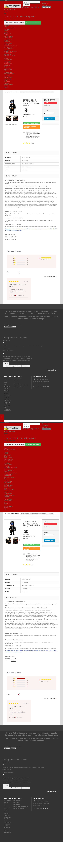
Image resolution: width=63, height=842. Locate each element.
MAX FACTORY (7, 65)
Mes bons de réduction (18, 387)
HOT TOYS (6, 58)
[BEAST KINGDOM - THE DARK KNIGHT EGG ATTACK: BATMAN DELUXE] (9, 118)
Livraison (6, 86)
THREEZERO (7, 76)
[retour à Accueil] (5, 92)
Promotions (6, 83)
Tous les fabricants (8, 39)
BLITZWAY (6, 44)
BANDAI (6, 40)
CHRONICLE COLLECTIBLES (10, 46)
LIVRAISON (13, 237)
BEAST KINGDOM (8, 43)
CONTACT (6, 87)
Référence (25, 114)
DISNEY (6, 34)
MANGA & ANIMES (8, 36)
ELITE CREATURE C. (9, 48)
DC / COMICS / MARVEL (9, 28)
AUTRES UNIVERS (8, 37)
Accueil (5, 26)
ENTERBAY (6, 50)
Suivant (19, 118)
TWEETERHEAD (8, 77)
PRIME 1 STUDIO (8, 72)
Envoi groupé (7, 393)
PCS (5, 70)
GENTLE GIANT (7, 54)
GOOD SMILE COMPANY (10, 55)
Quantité (46, 110)
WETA (5, 80)
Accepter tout (26, 366)
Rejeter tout (7, 326)
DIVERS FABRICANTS (9, 47)
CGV (5, 384)
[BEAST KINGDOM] (26, 110)
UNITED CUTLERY (8, 79)
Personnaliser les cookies (16, 325)
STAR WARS (7, 29)
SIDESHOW (6, 75)
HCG (5, 57)
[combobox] (13, 272)
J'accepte (13, 326)
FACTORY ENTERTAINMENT (10, 51)
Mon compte (17, 376)
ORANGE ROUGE (8, 69)
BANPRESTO (7, 41)
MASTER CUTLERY (8, 63)
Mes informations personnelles (20, 385)
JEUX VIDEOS (7, 33)
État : (24, 116)
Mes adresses (16, 383)
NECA (5, 66)
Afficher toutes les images (11, 124)
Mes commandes (17, 379)
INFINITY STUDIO (8, 59)
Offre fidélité (7, 386)
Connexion (6, 0)
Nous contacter (7, 379)
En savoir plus (7, 325)
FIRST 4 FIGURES (8, 52)
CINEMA (6, 30)
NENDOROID (7, 81)
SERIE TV (6, 32)
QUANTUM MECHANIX (9, 73)
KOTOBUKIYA (7, 62)
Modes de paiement (8, 84)
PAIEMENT (13, 239)
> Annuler (6, 363)
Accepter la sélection (16, 366)
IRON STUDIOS (7, 61)
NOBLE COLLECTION (9, 68)
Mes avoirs (16, 381)
